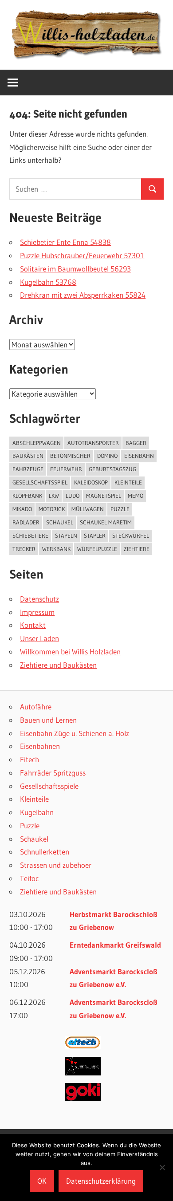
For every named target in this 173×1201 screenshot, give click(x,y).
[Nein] (161, 1167)
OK (42, 1180)
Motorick (52, 508)
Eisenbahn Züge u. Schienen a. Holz (74, 733)
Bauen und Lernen (48, 720)
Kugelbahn (37, 812)
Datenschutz (39, 598)
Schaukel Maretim (106, 522)
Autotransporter (93, 442)
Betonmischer (70, 455)
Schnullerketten (44, 851)
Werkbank (56, 548)
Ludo (72, 495)
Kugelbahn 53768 (48, 282)
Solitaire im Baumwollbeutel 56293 (75, 268)
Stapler (95, 535)
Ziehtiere (136, 548)
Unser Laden (39, 638)
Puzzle (29, 825)
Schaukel (59, 522)
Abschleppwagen (36, 442)
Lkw (54, 495)
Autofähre (35, 706)
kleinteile (128, 482)
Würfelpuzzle (97, 548)
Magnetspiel (103, 495)
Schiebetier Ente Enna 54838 (65, 242)
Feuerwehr (66, 469)
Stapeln (66, 535)
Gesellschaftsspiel (39, 482)
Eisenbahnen (40, 746)
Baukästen (27, 455)
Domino (107, 455)
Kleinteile (34, 798)
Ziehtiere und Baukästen (58, 664)
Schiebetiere (30, 535)
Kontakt (33, 625)
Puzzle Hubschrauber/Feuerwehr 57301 (82, 255)
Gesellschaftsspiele (49, 786)
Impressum (37, 612)
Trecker (23, 548)
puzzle (120, 508)
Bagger (136, 442)
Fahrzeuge (27, 469)
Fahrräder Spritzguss (53, 772)
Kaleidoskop (91, 482)
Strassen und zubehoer (55, 865)
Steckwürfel (130, 535)
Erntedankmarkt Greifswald (115, 944)
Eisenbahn (139, 455)
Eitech (29, 759)
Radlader (25, 522)
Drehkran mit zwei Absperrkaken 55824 (82, 294)
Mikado (22, 508)
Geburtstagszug (112, 469)
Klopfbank (27, 495)
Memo (135, 495)
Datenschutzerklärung (101, 1180)
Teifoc (29, 878)
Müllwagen (87, 508)
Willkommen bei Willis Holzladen (70, 651)
